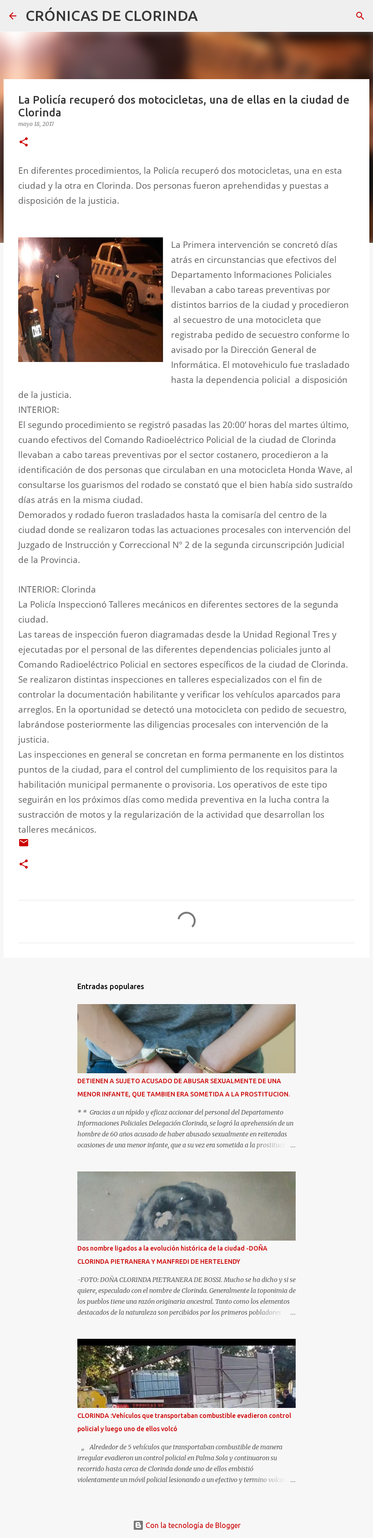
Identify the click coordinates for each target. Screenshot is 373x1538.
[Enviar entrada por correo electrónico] (23, 846)
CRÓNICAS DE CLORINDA (111, 15)
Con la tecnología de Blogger (192, 1525)
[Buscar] (210, 16)
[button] (23, 142)
